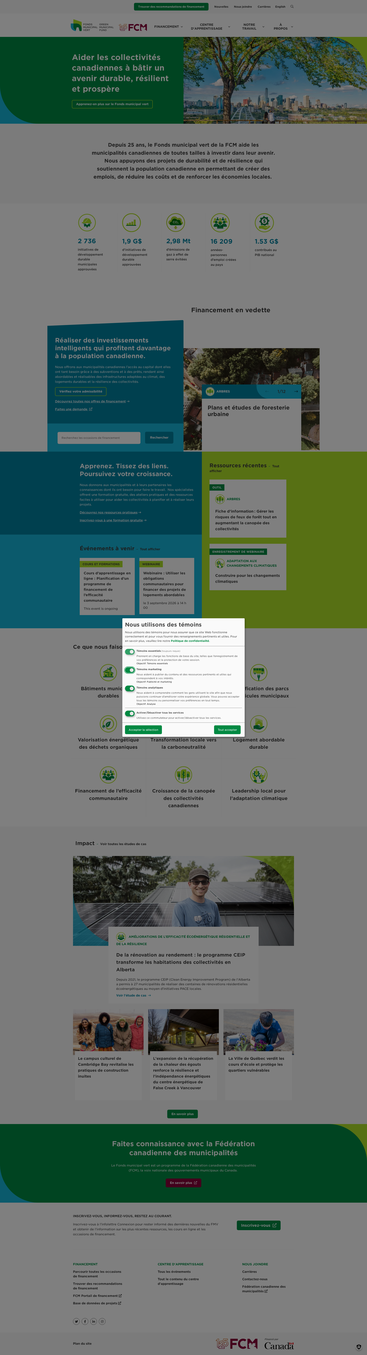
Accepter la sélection (143, 729)
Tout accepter (227, 729)
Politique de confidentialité (190, 640)
